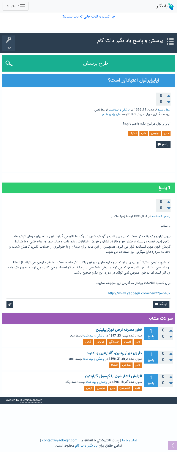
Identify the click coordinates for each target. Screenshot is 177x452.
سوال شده (164, 109)
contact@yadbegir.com (59, 440)
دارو (166, 133)
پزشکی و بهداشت (119, 109)
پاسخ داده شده (161, 216)
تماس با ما (129, 440)
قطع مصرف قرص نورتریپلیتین (119, 330)
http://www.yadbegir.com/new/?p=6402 (139, 293)
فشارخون (124, 388)
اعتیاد (133, 133)
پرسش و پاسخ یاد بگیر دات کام (130, 41)
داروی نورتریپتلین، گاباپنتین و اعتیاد (114, 353)
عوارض (155, 133)
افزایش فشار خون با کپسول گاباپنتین (113, 376)
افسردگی (114, 342)
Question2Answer (31, 400)
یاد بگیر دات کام (86, 446)
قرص (88, 342)
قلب (143, 133)
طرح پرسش (95, 63)
